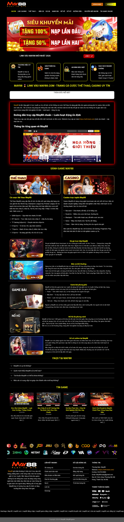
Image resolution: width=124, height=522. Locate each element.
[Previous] (9, 410)
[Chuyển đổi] (11, 366)
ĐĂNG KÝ (110, 4)
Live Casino (22, 11)
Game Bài (55, 11)
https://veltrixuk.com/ (106, 470)
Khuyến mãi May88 (91, 11)
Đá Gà (48, 11)
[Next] (114, 410)
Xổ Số (69, 11)
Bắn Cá (41, 11)
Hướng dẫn (77, 11)
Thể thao (32, 11)
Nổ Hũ (63, 11)
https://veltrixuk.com (86, 119)
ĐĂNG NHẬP (97, 4)
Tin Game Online (106, 11)
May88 (13, 11)
